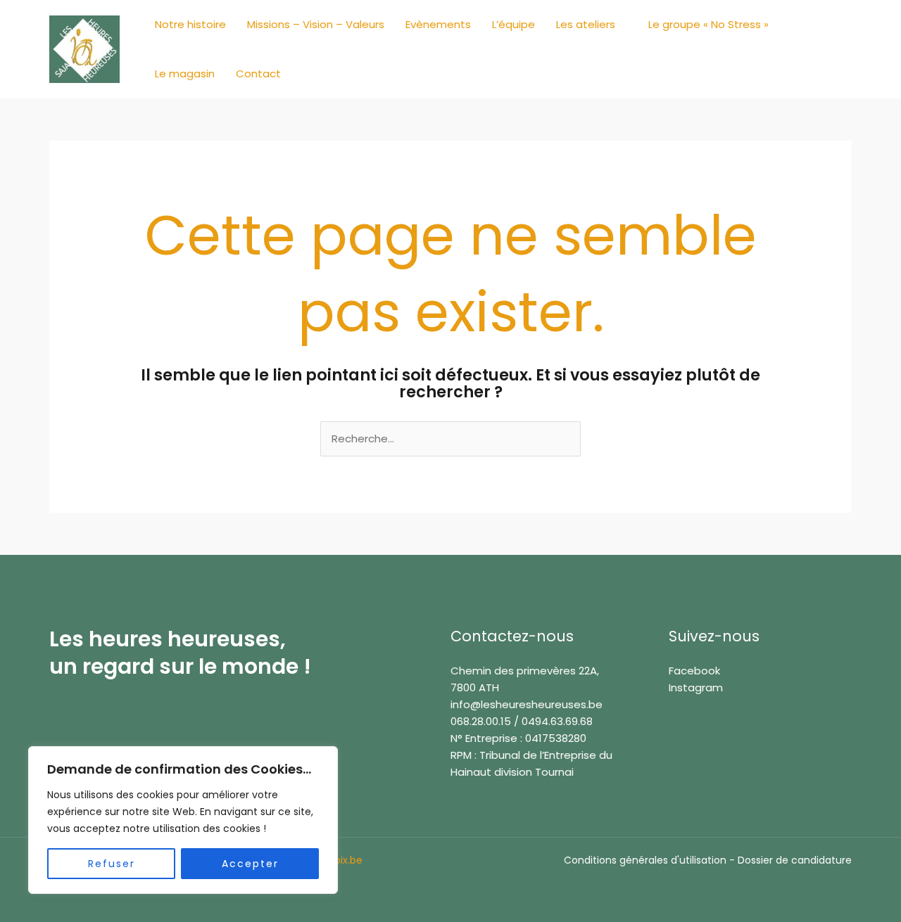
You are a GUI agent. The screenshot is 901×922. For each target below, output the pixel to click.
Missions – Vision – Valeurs (315, 24)
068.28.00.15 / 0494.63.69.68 (521, 721)
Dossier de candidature (795, 860)
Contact (258, 73)
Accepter (250, 864)
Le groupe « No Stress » (708, 24)
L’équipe (513, 24)
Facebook (694, 670)
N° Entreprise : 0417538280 (518, 738)
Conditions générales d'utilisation (645, 860)
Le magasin (185, 73)
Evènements (438, 24)
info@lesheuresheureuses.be (526, 704)
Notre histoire (190, 24)
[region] (183, 820)
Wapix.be (340, 860)
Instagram (696, 687)
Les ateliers (585, 24)
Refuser (111, 864)
